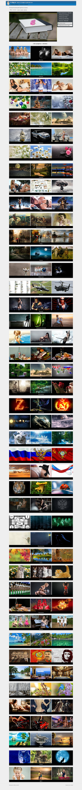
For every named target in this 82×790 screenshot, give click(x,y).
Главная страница (14, 4)
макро (21, 9)
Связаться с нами (69, 785)
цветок (25, 9)
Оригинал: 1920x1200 (63, 20)
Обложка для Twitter (63, 16)
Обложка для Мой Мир (64, 18)
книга (18, 9)
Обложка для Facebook (64, 14)
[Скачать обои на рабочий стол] (33, 41)
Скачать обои (62, 23)
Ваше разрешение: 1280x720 (65, 12)
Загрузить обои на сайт (14, 785)
